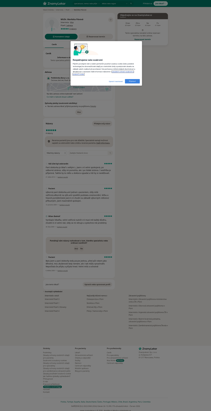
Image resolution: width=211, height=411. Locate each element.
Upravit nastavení (116, 81)
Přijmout (132, 81)
